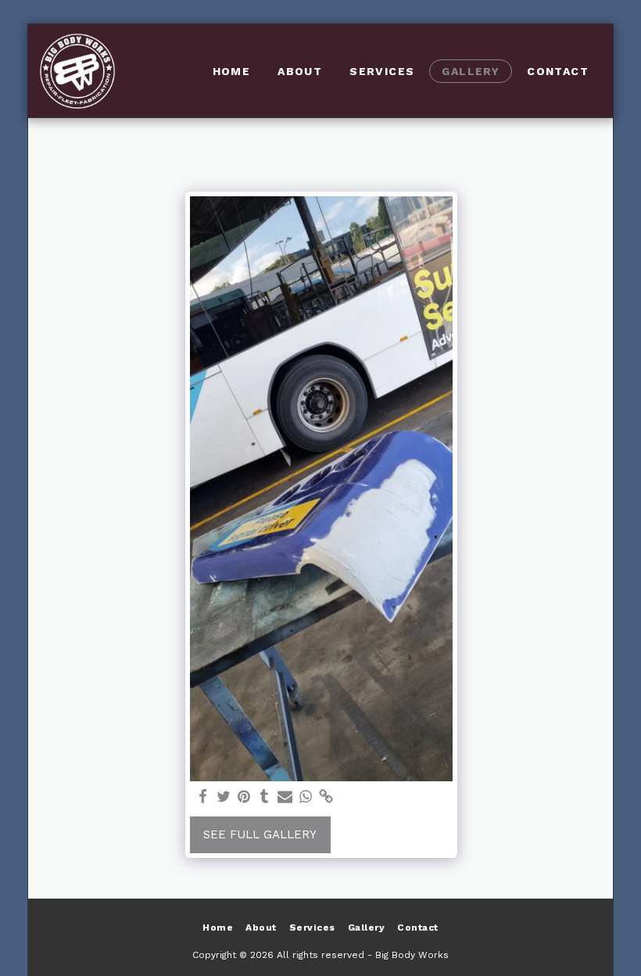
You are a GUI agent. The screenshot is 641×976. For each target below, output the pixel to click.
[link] (326, 797)
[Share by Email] (285, 797)
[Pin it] (244, 797)
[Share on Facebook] (202, 797)
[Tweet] (223, 797)
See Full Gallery (260, 834)
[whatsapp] (305, 797)
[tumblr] (264, 797)
